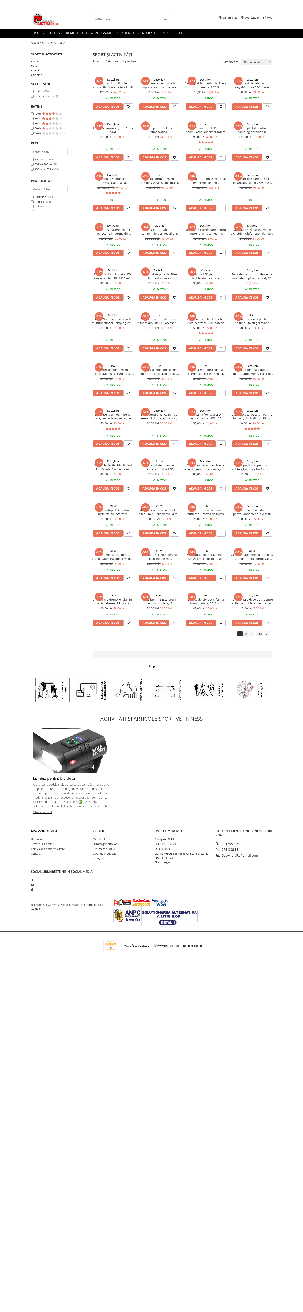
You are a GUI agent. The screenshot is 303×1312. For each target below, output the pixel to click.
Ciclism (35, 66)
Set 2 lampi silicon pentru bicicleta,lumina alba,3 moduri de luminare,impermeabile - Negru (113, 557)
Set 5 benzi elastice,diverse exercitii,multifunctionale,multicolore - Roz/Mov (205, 467)
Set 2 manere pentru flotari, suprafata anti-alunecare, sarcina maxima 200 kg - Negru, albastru (159, 85)
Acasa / (36, 43)
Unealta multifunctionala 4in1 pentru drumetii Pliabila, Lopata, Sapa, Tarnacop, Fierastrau (113, 601)
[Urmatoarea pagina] (266, 633)
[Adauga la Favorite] (128, 106)
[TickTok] (32, 889)
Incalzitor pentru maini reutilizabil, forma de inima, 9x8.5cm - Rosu (205, 512)
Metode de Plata (103, 839)
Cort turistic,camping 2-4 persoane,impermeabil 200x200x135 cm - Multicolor (113, 231)
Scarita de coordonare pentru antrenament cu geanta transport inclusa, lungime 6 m (205, 231)
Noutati (148, 33)
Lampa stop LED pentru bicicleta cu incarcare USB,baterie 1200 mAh (113, 512)
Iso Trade (113, 175)
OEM (113, 506)
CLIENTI (98, 831)
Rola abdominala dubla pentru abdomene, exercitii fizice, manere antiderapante (252, 372)
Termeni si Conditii (42, 844)
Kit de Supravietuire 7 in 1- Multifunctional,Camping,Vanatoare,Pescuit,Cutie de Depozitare (113, 321)
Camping (36, 75)
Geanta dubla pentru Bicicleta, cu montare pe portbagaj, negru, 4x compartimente (252, 557)
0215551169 (230, 844)
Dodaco (39, 202)
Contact (165, 33)
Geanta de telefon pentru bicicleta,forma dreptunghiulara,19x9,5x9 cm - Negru (159, 557)
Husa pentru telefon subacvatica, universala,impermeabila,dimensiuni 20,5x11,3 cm (159, 130)
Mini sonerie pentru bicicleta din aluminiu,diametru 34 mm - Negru (159, 512)
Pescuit (35, 70)
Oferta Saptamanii (96, 33)
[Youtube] (32, 885)
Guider (39, 206)
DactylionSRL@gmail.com (239, 855)
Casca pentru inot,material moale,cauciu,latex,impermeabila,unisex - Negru (113, 416)
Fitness (35, 61)
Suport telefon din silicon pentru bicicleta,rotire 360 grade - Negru (159, 372)
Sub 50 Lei (41, 159)
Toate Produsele (44, 33)
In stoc (39, 91)
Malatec (159, 225)
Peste (38, 114)
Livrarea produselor (105, 844)
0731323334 (230, 849)
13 (260, 634)
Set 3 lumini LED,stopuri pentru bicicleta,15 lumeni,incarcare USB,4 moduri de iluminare (159, 601)
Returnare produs (104, 849)
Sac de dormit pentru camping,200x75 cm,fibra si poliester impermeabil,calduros (159, 181)
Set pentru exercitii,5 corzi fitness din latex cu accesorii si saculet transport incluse (159, 321)
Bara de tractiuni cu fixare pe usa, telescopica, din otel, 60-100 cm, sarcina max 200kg (252, 276)
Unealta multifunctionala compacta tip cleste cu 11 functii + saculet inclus (205, 372)
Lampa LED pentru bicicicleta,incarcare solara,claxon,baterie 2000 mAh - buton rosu (206, 276)
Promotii (72, 33)
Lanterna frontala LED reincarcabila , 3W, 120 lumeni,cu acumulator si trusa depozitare (206, 416)
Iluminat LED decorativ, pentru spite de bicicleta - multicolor (252, 601)
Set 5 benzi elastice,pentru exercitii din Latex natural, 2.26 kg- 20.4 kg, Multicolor (159, 416)
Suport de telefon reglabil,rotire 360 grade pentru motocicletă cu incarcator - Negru (252, 85)
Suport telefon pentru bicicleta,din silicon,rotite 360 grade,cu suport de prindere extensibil (113, 372)
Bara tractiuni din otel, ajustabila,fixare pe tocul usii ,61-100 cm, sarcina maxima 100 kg (113, 85)
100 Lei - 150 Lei (44, 169)
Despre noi (37, 839)
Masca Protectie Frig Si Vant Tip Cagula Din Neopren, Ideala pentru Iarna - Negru (113, 467)
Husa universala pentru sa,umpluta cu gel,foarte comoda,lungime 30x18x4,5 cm (252, 321)
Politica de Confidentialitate (48, 849)
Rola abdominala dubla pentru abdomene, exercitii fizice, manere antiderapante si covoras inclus (252, 512)
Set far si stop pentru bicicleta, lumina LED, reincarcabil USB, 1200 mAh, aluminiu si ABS (159, 467)
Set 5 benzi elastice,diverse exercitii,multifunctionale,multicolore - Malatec (252, 231)
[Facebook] (32, 880)
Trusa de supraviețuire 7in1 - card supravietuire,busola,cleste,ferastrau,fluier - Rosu (113, 130)
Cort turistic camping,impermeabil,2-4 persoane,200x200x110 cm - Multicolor (159, 231)
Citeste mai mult (42, 812)
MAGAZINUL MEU (44, 831)
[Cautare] (165, 18)
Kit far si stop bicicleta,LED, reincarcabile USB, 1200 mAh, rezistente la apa (113, 276)
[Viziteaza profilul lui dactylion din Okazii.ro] (110, 945)
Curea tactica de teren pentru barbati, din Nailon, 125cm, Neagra (251, 416)
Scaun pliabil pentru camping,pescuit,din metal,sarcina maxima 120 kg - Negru (252, 130)
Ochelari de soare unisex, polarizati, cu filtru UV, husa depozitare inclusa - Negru (252, 181)
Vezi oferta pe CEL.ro (136, 945)
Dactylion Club (127, 33)
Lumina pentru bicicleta (54, 778)
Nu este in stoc (44, 96)
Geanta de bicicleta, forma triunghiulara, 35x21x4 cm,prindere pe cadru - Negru (206, 601)
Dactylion (40, 197)
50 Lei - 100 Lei (43, 164)
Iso (159, 124)
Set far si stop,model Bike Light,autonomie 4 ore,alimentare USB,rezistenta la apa (159, 276)
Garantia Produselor (105, 853)
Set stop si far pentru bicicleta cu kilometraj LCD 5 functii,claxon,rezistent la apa (206, 85)
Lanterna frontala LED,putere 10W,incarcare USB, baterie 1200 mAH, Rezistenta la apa (206, 321)
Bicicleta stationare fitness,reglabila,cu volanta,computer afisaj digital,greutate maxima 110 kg (113, 181)
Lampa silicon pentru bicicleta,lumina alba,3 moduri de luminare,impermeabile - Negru (252, 467)
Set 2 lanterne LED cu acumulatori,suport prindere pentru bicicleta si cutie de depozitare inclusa (205, 130)
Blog (179, 33)
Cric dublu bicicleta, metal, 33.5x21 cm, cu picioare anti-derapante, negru (205, 557)
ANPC (96, 858)
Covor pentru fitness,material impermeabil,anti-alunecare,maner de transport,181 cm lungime (206, 181)
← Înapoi (151, 666)
